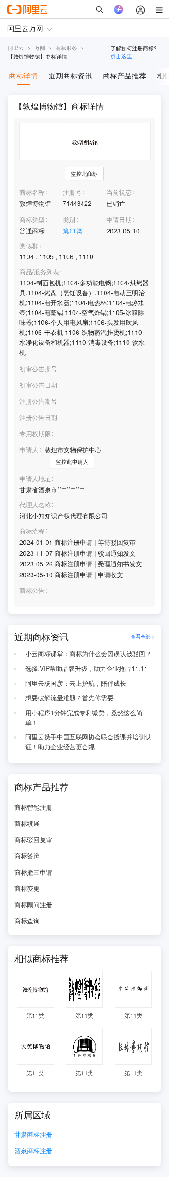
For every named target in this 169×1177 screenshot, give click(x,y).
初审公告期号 (38, 368)
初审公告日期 (38, 384)
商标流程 (32, 531)
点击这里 (121, 55)
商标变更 (27, 888)
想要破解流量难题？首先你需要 (69, 697)
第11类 (72, 230)
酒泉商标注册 (33, 1151)
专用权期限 (35, 433)
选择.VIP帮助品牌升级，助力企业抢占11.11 (86, 668)
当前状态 (119, 191)
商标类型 (32, 219)
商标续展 (27, 823)
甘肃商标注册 (33, 1134)
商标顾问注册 (33, 904)
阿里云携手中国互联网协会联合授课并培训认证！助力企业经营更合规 (88, 741)
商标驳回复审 (33, 839)
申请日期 (119, 219)
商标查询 (27, 920)
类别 (69, 219)
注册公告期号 (38, 401)
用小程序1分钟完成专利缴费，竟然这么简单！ (83, 717)
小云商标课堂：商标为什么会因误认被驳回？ (88, 653)
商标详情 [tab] (23, 75)
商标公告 (32, 590)
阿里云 (16, 47)
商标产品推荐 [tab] (124, 75)
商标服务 (66, 47)
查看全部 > (143, 637)
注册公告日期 (38, 417)
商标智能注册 (33, 807)
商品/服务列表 (39, 272)
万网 (39, 47)
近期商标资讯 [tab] (70, 75)
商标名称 (32, 191)
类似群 (28, 246)
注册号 (72, 191)
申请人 (28, 449)
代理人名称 (35, 505)
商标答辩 (27, 855)
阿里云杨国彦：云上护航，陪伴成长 (75, 683)
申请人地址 (35, 478)
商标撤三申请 (33, 871)
